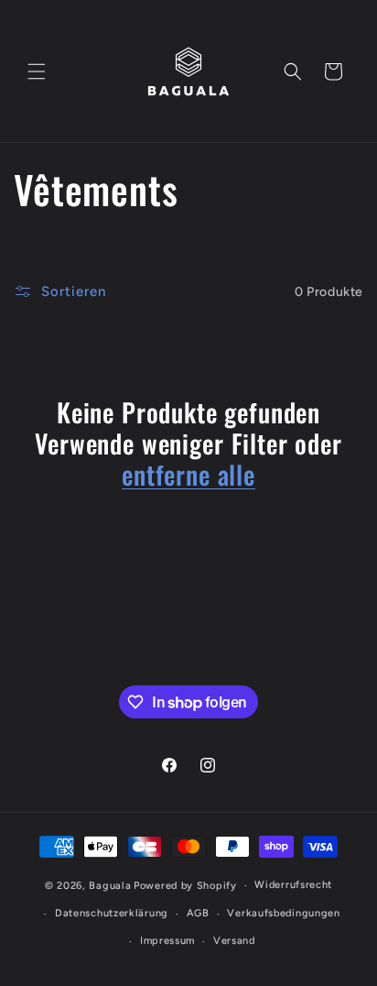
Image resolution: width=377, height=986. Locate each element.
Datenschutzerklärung (111, 913)
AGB (198, 913)
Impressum (167, 941)
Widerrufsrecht (293, 885)
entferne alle (188, 474)
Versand (234, 941)
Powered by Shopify (185, 886)
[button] (36, 71)
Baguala (110, 886)
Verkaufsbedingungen (283, 913)
